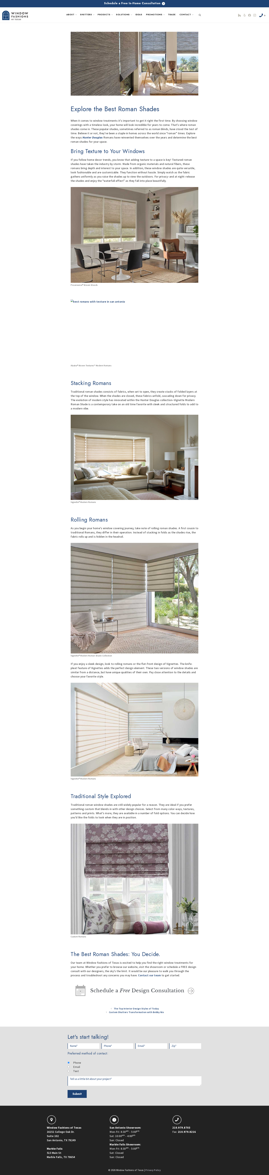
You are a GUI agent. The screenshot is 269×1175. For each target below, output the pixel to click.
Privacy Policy (153, 1170)
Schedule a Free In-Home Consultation (132, 3)
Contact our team (149, 975)
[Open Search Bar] (200, 15)
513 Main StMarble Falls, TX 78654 (61, 1153)
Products (104, 14)
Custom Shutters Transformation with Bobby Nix (136, 1012)
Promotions (154, 14)
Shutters (86, 14)
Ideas (138, 14)
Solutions (123, 14)
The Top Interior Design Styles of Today (136, 1008)
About (70, 14)
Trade (172, 14)
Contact (185, 14)
